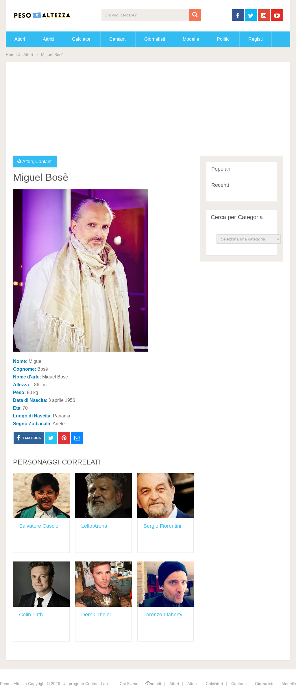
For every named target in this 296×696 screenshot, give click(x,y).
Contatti (154, 683)
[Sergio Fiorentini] (165, 495)
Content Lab (96, 683)
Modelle (191, 39)
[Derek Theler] (103, 584)
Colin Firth (31, 614)
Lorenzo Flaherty (162, 614)
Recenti (220, 185)
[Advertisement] (148, 112)
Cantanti (118, 39)
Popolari (220, 169)
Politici (224, 39)
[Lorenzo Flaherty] (165, 584)
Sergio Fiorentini (162, 526)
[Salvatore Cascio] (41, 495)
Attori (19, 39)
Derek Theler (96, 614)
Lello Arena (94, 526)
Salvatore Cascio (38, 526)
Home (11, 54)
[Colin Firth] (41, 584)
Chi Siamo (129, 683)
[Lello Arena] (103, 495)
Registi (255, 39)
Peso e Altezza (13, 683)
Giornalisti (154, 39)
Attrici (48, 39)
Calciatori (82, 39)
